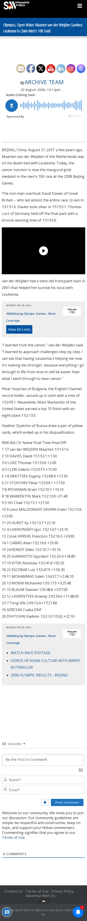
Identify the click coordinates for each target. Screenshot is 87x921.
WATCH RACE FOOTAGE (30, 652)
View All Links (19, 329)
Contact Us (13, 891)
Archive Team (44, 82)
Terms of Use (13, 837)
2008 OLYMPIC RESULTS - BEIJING (39, 675)
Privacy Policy (62, 891)
